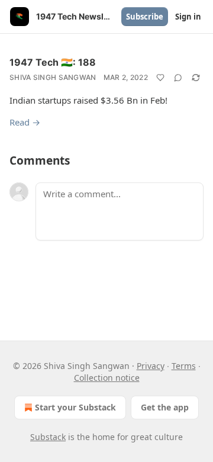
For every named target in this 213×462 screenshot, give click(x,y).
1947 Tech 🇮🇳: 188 (52, 62)
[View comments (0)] (178, 77)
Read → (24, 122)
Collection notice (107, 377)
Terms (184, 365)
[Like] (160, 77)
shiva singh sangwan (52, 77)
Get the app (165, 407)
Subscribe (144, 16)
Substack (48, 436)
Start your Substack (75, 407)
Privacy (150, 365)
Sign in (188, 16)
